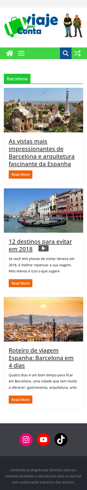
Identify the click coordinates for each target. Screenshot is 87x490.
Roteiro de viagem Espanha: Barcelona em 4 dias (41, 357)
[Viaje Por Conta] (9, 53)
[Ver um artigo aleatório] (77, 53)
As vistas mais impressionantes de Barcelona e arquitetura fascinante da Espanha (42, 152)
